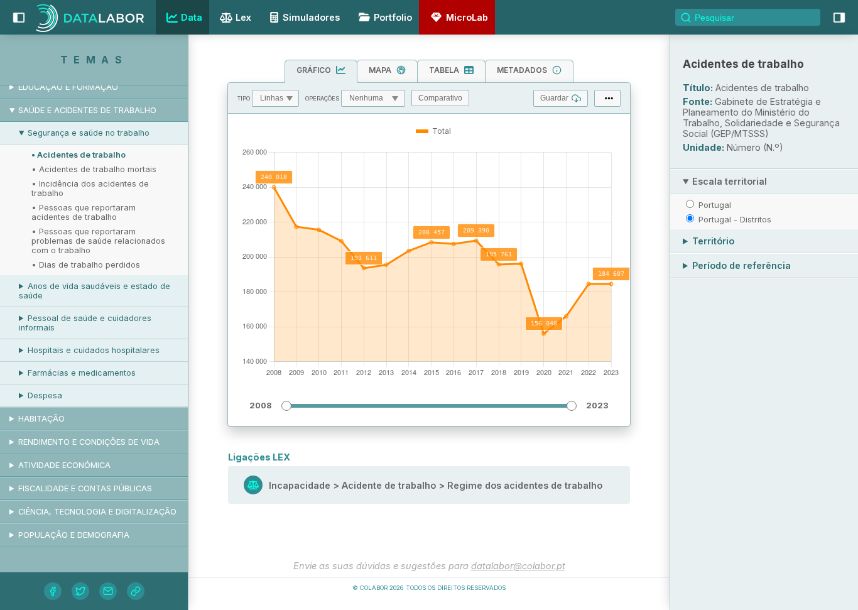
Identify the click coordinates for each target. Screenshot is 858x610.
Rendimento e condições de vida (89, 442)
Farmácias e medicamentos (82, 373)
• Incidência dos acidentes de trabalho (90, 188)
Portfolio (393, 17)
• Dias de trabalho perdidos (85, 265)
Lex (243, 17)
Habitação (41, 418)
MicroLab (467, 17)
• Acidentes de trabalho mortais (93, 169)
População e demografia (73, 535)
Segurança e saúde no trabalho (88, 133)
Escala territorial (729, 181)
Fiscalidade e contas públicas (85, 488)
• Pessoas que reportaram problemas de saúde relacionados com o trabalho (98, 241)
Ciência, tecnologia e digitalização (97, 511)
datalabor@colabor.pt (518, 565)
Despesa (45, 395)
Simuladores (311, 17)
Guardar (554, 98)
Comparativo (440, 98)
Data (191, 17)
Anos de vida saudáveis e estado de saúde (94, 290)
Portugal (714, 205)
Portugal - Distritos (734, 219)
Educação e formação (68, 87)
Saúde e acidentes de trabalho (87, 110)
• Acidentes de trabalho (78, 155)
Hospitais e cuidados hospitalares (94, 350)
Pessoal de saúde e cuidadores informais (85, 322)
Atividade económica (64, 465)
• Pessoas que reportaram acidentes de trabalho (83, 212)
